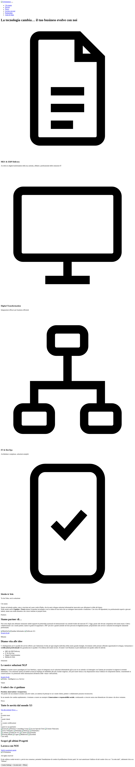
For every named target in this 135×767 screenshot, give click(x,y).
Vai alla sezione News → (9, 710)
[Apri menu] (12, 2)
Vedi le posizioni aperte (8, 750)
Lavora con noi (10, 11)
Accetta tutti (17, 765)
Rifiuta (25, 765)
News (7, 9)
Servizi (7, 7)
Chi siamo (8, 5)
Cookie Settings (6, 765)
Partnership (9, 13)
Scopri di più (5, 633)
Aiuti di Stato (9, 15)
